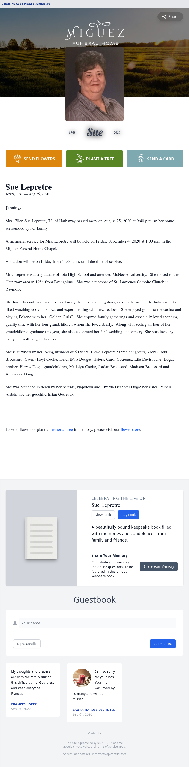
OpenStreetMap (99, 754)
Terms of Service (107, 747)
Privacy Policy (81, 747)
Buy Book (128, 514)
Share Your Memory (159, 566)
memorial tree (61, 429)
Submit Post (163, 643)
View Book (103, 514)
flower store (130, 429)
